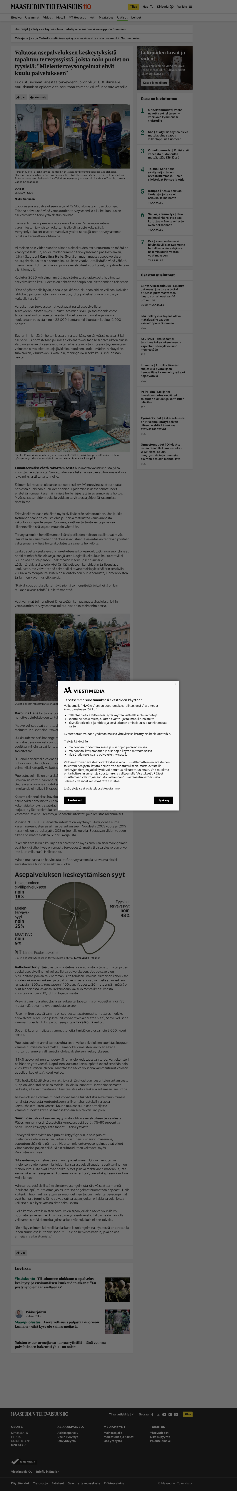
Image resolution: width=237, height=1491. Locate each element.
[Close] (175, 683)
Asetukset (75, 800)
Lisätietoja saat (92, 789)
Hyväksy (163, 800)
